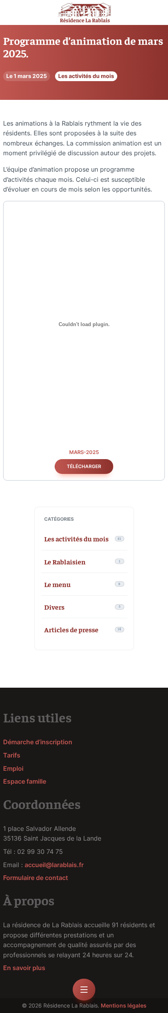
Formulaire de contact (35, 878)
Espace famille (24, 781)
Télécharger (84, 466)
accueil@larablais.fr (54, 865)
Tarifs (11, 755)
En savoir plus (24, 968)
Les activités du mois (86, 76)
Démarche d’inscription (37, 742)
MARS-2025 (84, 452)
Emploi (13, 768)
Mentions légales (124, 1005)
